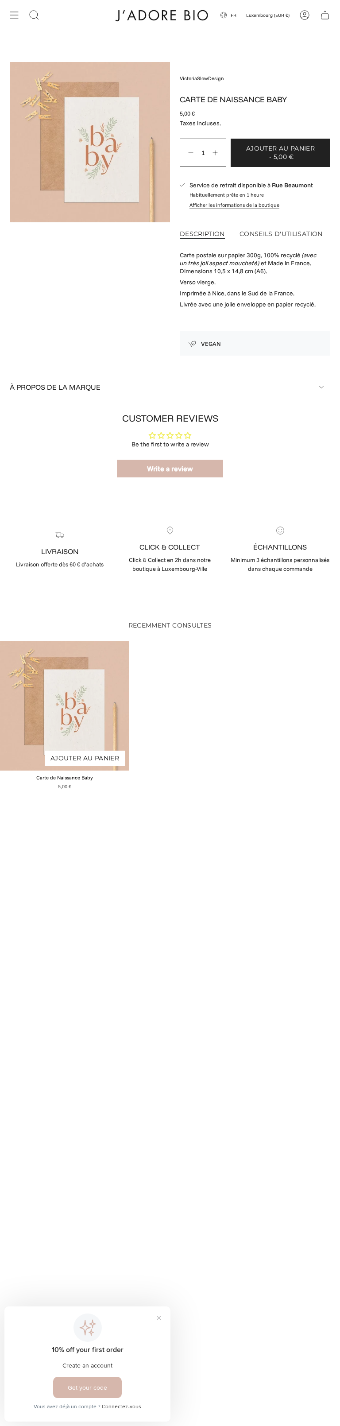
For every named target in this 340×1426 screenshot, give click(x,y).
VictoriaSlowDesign (202, 78)
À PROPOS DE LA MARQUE (55, 387)
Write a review (170, 468)
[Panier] (325, 15)
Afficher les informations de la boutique (234, 205)
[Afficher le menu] (14, 15)
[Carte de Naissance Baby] (64, 706)
